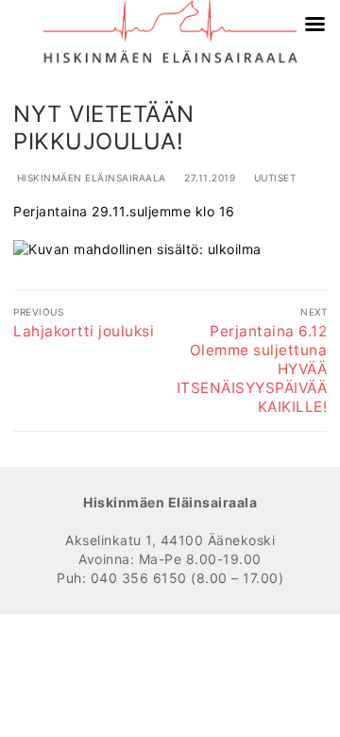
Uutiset (273, 177)
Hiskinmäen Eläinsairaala (89, 177)
